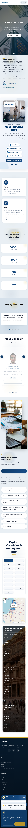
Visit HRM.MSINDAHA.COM (14, 160)
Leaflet (15, 622)
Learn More (13, 164)
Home (3, 777)
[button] (14, 609)
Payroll (2, 758)
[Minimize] (21, 798)
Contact (4, 789)
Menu (24, 2)
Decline (8, 824)
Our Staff (4, 782)
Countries (4, 784)
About (3, 779)
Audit (2, 766)
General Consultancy (6, 762)
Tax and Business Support (7, 768)
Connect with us (14, 37)
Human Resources (5, 760)
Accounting (4, 764)
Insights (4, 787)
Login (3, 792)
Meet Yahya (12, 380)
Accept (20, 824)
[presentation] (1, 29)
